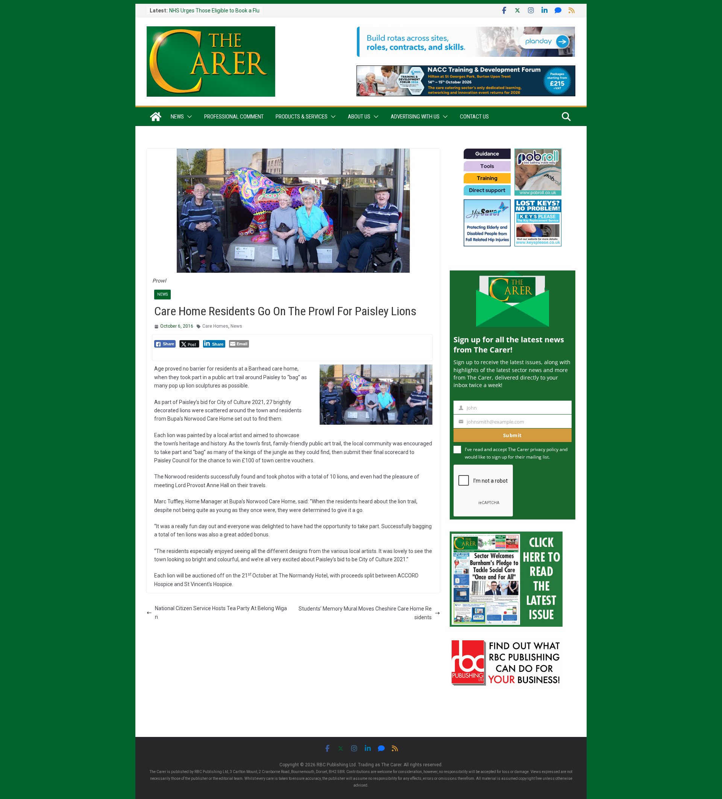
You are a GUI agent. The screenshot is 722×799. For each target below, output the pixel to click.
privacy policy (544, 449)
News (177, 116)
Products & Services (302, 116)
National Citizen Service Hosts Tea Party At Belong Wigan (221, 612)
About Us (359, 116)
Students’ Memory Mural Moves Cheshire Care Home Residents (365, 613)
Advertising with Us (415, 116)
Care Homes (215, 326)
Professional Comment (234, 116)
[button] (188, 116)
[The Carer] (156, 117)
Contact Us (474, 116)
